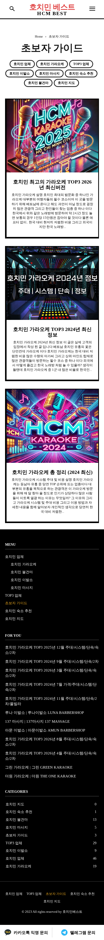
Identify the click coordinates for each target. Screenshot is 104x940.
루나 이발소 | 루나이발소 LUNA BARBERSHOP (44, 713)
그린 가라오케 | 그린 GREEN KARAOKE (38, 767)
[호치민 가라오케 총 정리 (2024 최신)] (52, 426)
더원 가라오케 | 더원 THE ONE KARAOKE (40, 776)
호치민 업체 (22, 64)
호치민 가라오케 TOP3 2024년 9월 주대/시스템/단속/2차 (52, 661)
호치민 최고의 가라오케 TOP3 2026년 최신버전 (52, 184)
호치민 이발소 (19, 73)
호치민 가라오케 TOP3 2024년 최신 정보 (52, 332)
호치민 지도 (66, 83)
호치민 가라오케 (52, 64)
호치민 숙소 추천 (81, 73)
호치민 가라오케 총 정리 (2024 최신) (52, 472)
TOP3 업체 (81, 64)
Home (39, 36)
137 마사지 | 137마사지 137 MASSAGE (37, 721)
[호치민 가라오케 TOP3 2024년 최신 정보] (52, 283)
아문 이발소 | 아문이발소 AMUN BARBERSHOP (45, 730)
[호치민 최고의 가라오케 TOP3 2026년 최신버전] (52, 135)
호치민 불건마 (38, 83)
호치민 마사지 (49, 73)
